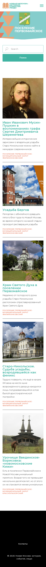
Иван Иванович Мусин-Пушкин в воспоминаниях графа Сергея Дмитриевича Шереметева (22, 128)
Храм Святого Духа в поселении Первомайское (20, 288)
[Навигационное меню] (41, 5)
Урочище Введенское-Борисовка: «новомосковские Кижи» (21, 462)
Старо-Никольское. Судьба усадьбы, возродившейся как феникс (19, 370)
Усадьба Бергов (16, 210)
